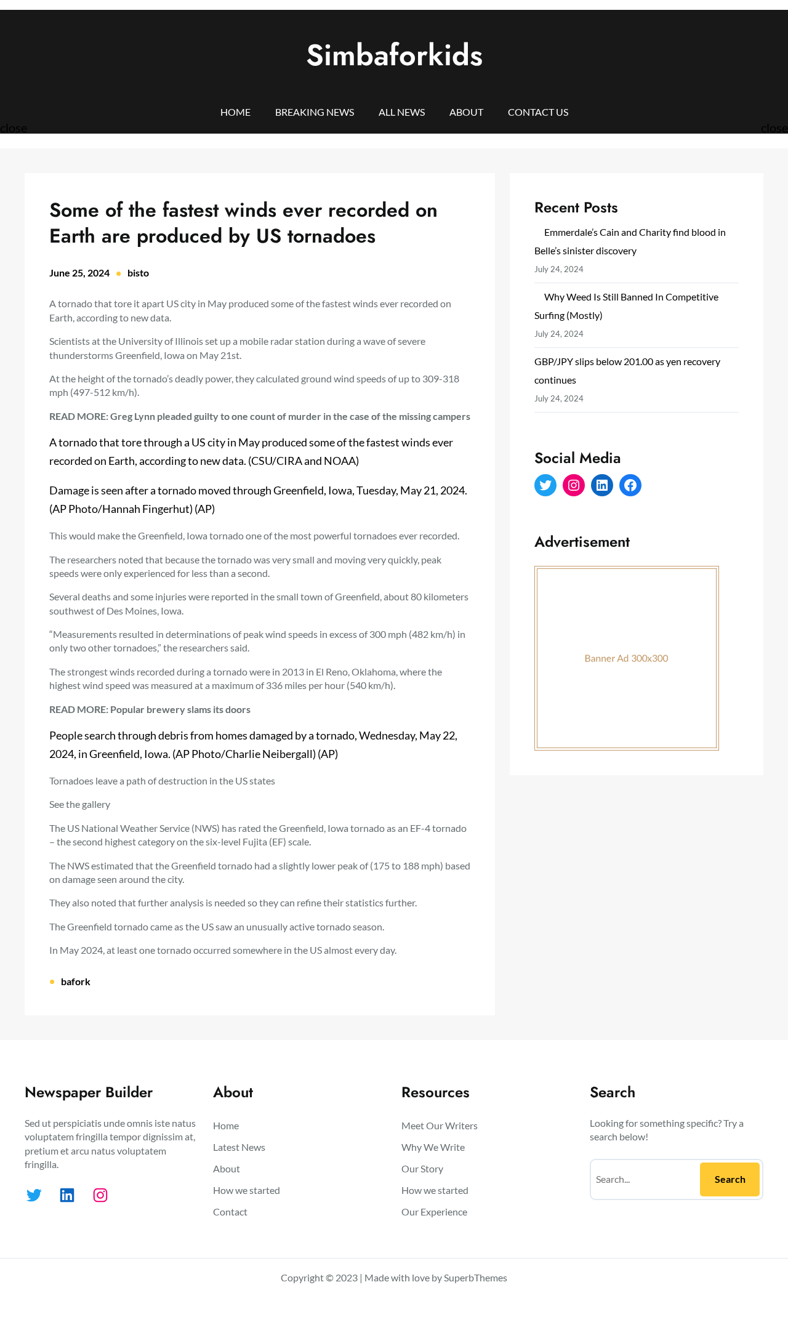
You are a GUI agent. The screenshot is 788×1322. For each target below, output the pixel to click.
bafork (75, 981)
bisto (138, 272)
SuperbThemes (475, 1277)
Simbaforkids (394, 55)
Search (730, 1179)
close (13, 127)
